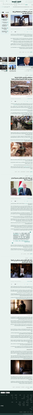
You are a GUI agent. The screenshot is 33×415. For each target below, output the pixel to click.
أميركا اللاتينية (27, 400)
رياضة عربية (24, 404)
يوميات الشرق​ (11, 4)
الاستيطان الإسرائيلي (23, 171)
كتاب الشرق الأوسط (23, 398)
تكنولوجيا (14, 4)
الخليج (31, 397)
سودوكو (31, 409)
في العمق (7, 4)
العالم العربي (30, 9)
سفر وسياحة (27, 404)
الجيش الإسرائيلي (26, 166)
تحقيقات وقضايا (19, 404)
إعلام (16, 399)
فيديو (5, 4)
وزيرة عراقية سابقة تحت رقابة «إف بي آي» (4, 22)
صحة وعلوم (16, 4)
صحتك (12, 396)
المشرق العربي (26, 9)
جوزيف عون (25, 203)
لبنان (21, 253)
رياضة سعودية (23, 403)
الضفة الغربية (15, 104)
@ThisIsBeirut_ (16, 234)
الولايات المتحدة (27, 396)
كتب (16, 396)
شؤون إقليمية (31, 400)
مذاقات (27, 403)
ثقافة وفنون (19, 4)
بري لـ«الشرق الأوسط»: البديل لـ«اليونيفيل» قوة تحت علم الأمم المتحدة (4, 25)
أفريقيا (27, 399)
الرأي (22, 4)
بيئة (12, 398)
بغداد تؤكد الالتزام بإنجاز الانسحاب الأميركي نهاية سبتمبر (4, 32)
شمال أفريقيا (31, 398)
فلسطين (16, 171)
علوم (12, 397)
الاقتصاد (21, 4)
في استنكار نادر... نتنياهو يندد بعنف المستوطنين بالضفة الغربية (4, 29)
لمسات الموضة (27, 405)
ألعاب (16, 5)
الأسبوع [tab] (1, 12)
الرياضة (9, 4)
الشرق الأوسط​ (26, 4)
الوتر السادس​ (16, 397)
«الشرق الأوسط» (29, 98)
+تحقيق (20, 405)
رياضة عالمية (24, 405)
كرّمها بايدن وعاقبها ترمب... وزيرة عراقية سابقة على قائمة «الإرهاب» (4, 20)
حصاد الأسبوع (20, 403)
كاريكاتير (24, 397)
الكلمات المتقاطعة (31, 408)
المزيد (14, 5)
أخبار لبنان (28, 253)
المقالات (24, 396)
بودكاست (3, 4)
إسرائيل (19, 171)
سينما (16, 398)
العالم (24, 4)
